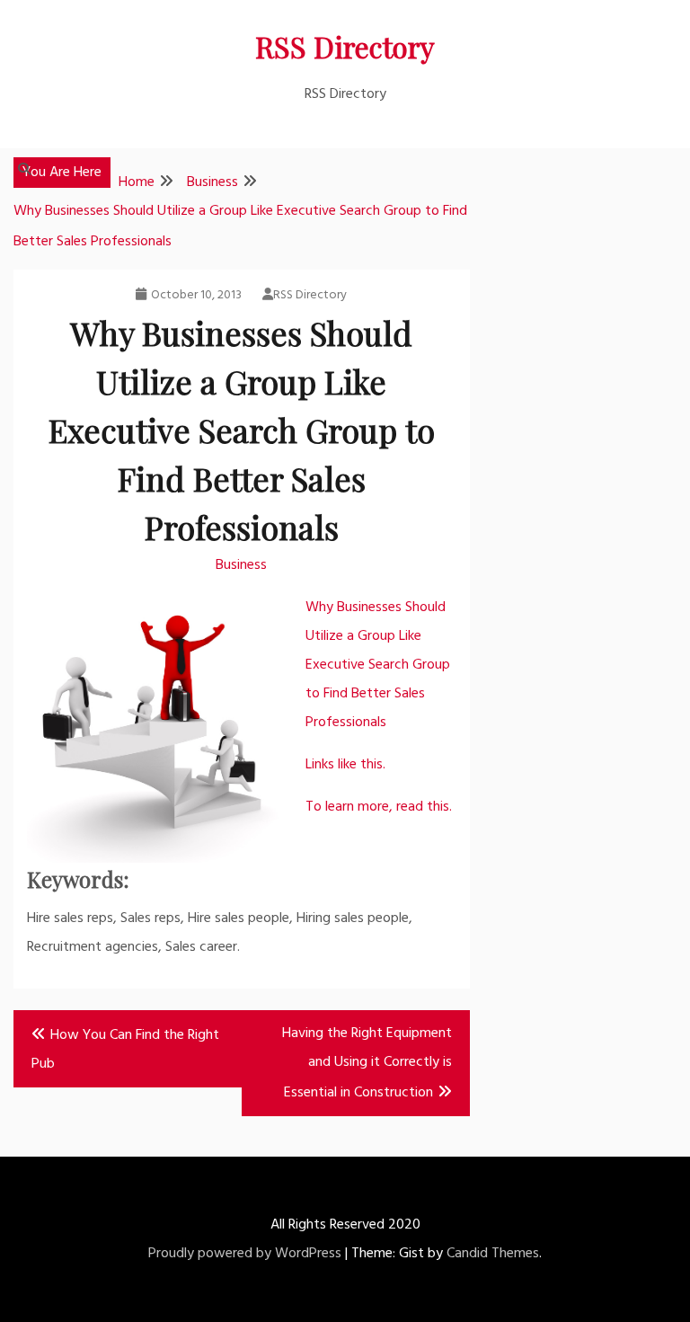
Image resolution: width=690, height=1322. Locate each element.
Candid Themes (493, 1253)
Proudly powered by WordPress (244, 1253)
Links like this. (345, 764)
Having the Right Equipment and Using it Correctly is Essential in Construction (367, 1063)
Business (241, 565)
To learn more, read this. (378, 807)
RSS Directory (345, 46)
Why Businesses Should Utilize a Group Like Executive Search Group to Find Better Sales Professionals (377, 665)
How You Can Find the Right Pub (125, 1050)
